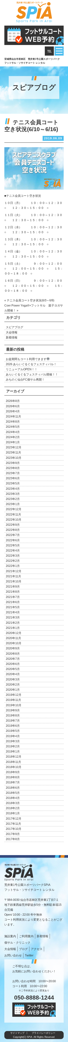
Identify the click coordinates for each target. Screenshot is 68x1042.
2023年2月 (13, 499)
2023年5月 (13, 483)
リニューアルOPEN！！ (21, 369)
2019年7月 (13, 720)
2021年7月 (13, 597)
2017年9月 (13, 834)
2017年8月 (13, 839)
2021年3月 (13, 617)
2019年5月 (13, 730)
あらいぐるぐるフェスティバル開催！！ (32, 374)
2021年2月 (13, 622)
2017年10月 (13, 828)
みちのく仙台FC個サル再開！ (25, 379)
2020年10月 (13, 643)
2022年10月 (13, 519)
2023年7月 (13, 473)
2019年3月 (13, 741)
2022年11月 (13, 514)
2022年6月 (13, 540)
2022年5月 (13, 545)
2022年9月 (13, 524)
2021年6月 (13, 602)
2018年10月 (13, 767)
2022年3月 (13, 555)
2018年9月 (13, 772)
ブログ (23, 949)
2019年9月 (13, 710)
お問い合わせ (13, 955)
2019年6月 (13, 725)
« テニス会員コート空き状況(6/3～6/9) (29, 300)
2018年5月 (13, 792)
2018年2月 (13, 808)
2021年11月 (13, 576)
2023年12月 (13, 447)
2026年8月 (13, 400)
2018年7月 (13, 782)
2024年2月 (13, 437)
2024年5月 (13, 426)
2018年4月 (13, 798)
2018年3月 (13, 803)
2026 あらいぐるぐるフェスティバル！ (31, 364)
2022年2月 (13, 560)
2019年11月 (13, 699)
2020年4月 (13, 674)
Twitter (29, 955)
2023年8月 (13, 468)
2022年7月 (13, 535)
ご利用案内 (26, 936)
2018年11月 (13, 761)
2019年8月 (13, 715)
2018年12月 (13, 756)
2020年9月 (13, 648)
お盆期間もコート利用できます (26, 359)
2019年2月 (13, 746)
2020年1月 (13, 689)
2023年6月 (13, 478)
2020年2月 (13, 684)
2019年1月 (13, 751)
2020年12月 (13, 633)
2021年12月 (13, 571)
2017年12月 (13, 818)
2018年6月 (13, 787)
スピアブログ (14, 327)
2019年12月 (13, 694)
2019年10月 (13, 705)
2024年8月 (13, 421)
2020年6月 (13, 663)
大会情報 (11, 332)
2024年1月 (13, 442)
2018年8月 (13, 777)
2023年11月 (13, 452)
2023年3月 (13, 493)
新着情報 (11, 337)
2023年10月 (13, 457)
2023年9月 (13, 462)
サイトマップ (17, 1033)
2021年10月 (13, 581)
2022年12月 (13, 509)
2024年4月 (13, 432)
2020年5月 (13, 669)
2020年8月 (13, 653)
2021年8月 (13, 591)
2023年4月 (13, 488)
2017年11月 (13, 823)
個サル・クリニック (17, 942)
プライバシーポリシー (43, 1033)
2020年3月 (13, 679)
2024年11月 (13, 416)
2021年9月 (13, 586)
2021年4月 (13, 612)
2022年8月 (13, 529)
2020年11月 (13, 638)
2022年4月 (13, 550)
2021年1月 (13, 627)
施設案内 (10, 936)
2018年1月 (13, 813)
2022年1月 (13, 565)
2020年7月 (13, 658)
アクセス (36, 949)
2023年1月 (13, 504)
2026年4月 (13, 411)
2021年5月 (13, 607)
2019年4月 (13, 736)
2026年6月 (13, 406)
